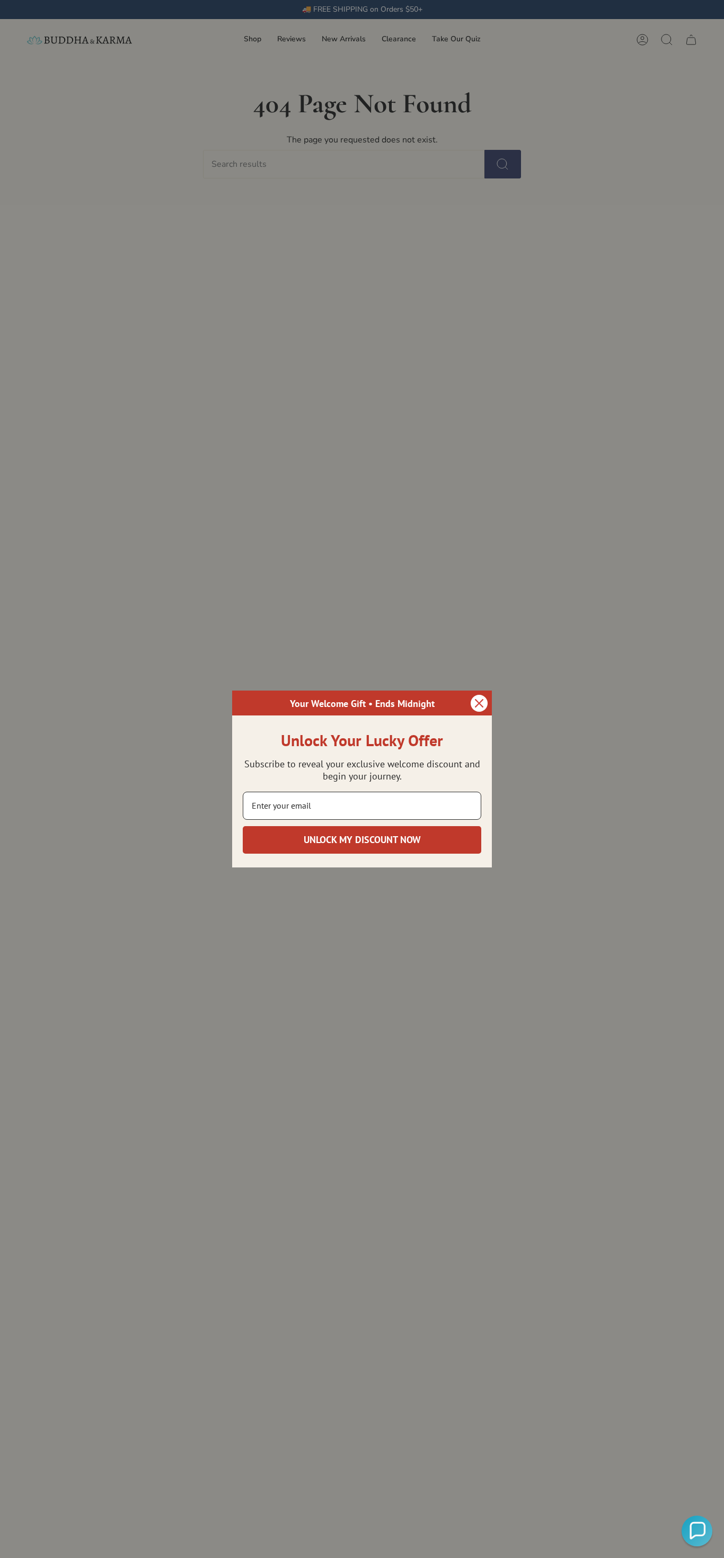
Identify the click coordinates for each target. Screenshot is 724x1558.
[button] (697, 1531)
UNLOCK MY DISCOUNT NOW (362, 840)
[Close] (479, 703)
